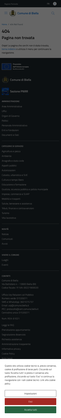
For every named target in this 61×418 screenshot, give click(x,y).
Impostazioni (30, 393)
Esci (30, 401)
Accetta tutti (30, 409)
